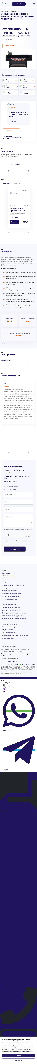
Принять (18, 1055)
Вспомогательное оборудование (13, 616)
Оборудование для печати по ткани (13, 585)
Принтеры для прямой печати (11, 610)
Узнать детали (10, 45)
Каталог (18, 4)
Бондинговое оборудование (11, 593)
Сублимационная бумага (10, 627)
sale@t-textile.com (10, 481)
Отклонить (18, 1060)
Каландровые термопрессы (11, 588)
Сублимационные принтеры (11, 607)
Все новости (9, 131)
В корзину (14, 222)
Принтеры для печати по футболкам (14, 613)
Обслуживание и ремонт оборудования (15, 635)
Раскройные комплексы (10, 599)
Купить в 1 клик (25, 222)
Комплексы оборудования (10, 596)
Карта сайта (6, 573)
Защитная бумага (7, 630)
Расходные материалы (9, 624)
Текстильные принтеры (9, 604)
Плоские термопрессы (9, 590)
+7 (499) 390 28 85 (10, 476)
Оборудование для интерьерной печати (15, 618)
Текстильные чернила (9, 632)
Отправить (15, 549)
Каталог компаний (8, 638)
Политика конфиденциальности (10, 654)
